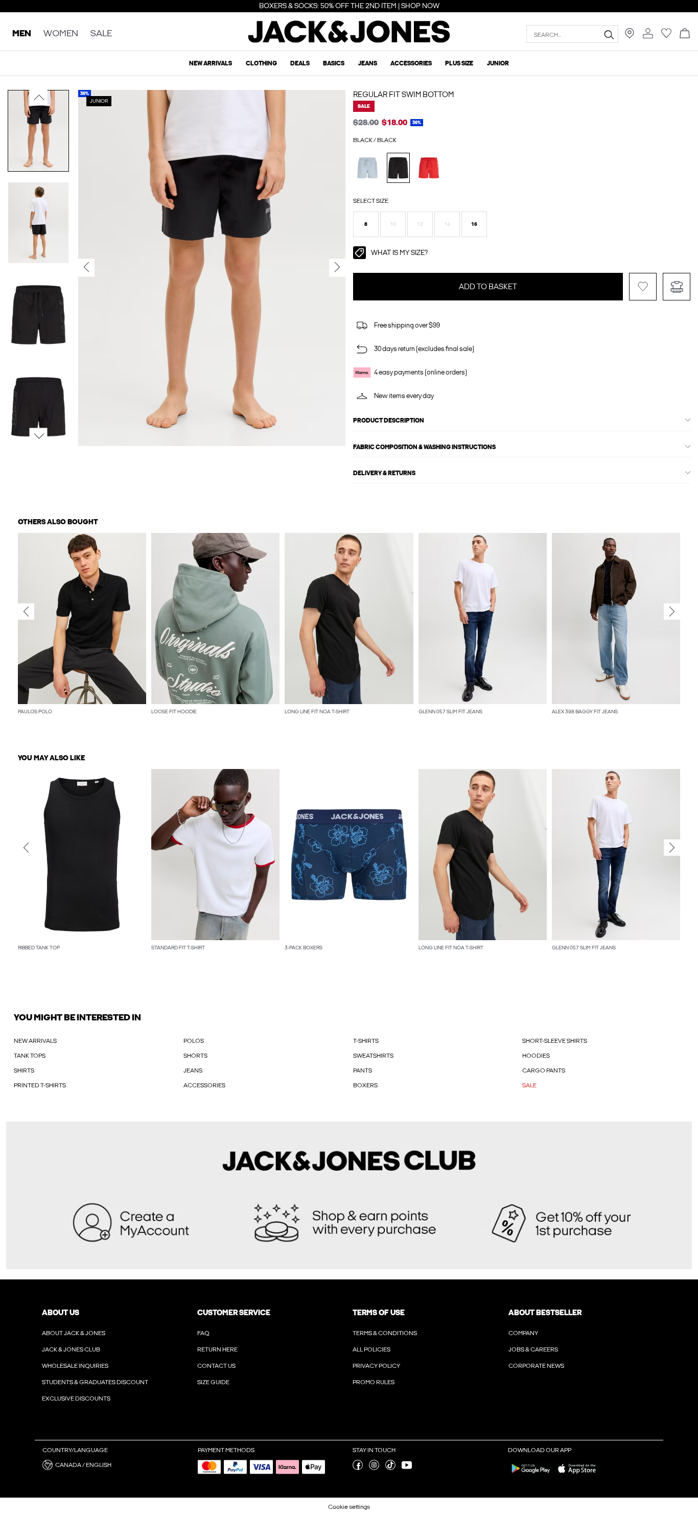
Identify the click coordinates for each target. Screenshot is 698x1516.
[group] (82, 629)
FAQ (203, 1333)
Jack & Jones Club (71, 1349)
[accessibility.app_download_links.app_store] (577, 1475)
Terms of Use (379, 1312)
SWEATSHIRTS (373, 1055)
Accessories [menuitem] (411, 63)
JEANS (192, 1070)
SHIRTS (24, 1070)
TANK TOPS (29, 1055)
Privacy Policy (376, 1365)
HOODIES (536, 1055)
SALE (529, 1085)
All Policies (371, 1349)
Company (523, 1333)
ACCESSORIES (204, 1085)
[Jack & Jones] (349, 40)
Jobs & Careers (533, 1349)
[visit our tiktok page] (390, 1468)
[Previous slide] (26, 611)
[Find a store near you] (629, 36)
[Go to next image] (39, 436)
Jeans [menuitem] (367, 63)
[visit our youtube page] (407, 1468)
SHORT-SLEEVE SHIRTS (554, 1040)
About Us (60, 1312)
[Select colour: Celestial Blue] (367, 168)
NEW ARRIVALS (35, 1040)
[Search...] (608, 34)
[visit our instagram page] (374, 1468)
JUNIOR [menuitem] (498, 63)
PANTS (362, 1070)
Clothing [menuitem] (261, 63)
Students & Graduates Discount (95, 1382)
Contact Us (216, 1365)
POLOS (193, 1040)
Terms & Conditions (385, 1333)
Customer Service (233, 1312)
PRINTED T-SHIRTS (40, 1085)
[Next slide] (672, 611)
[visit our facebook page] (358, 1468)
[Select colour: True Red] (428, 168)
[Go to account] (648, 34)
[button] (366, 224)
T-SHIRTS (366, 1040)
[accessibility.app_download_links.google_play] (531, 1475)
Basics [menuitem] (333, 63)
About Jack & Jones (73, 1333)
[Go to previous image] (39, 97)
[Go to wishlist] (666, 36)
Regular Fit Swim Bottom (403, 94)
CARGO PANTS (543, 1070)
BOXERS (365, 1085)
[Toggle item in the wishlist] (643, 286)
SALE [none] (101, 34)
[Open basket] (685, 34)
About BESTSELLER (544, 1312)
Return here (217, 1349)
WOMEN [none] (60, 34)
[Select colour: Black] (398, 168)
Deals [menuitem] (300, 63)
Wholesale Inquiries (75, 1365)
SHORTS (195, 1055)
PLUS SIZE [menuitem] (459, 63)
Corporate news (536, 1365)
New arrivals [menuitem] (210, 63)
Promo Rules (373, 1382)
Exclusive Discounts (76, 1398)
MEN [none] (21, 34)
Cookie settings (349, 1506)
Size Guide (213, 1382)
